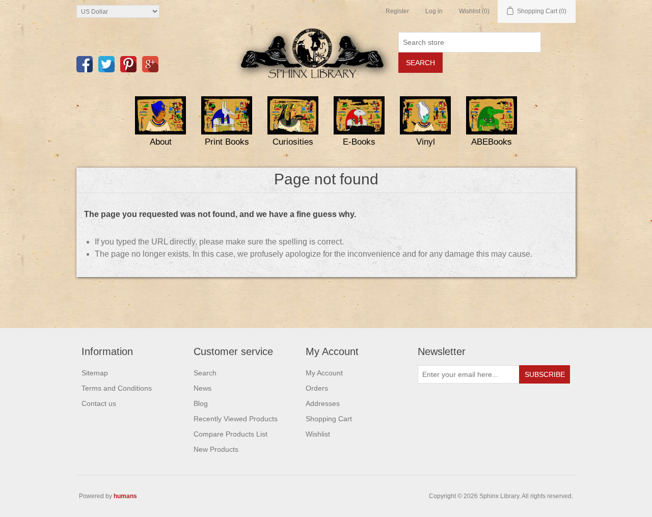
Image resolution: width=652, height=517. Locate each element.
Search (205, 373)
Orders (317, 388)
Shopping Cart (329, 419)
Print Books (227, 142)
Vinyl (425, 142)
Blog (201, 403)
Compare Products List (230, 434)
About (161, 142)
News (202, 388)
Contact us (99, 403)
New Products (216, 449)
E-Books (359, 142)
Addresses (323, 403)
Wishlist (318, 434)
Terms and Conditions (117, 388)
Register (397, 11)
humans (125, 496)
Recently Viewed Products (236, 419)
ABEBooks (491, 142)
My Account (324, 373)
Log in (434, 11)
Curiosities (293, 142)
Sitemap (95, 373)
